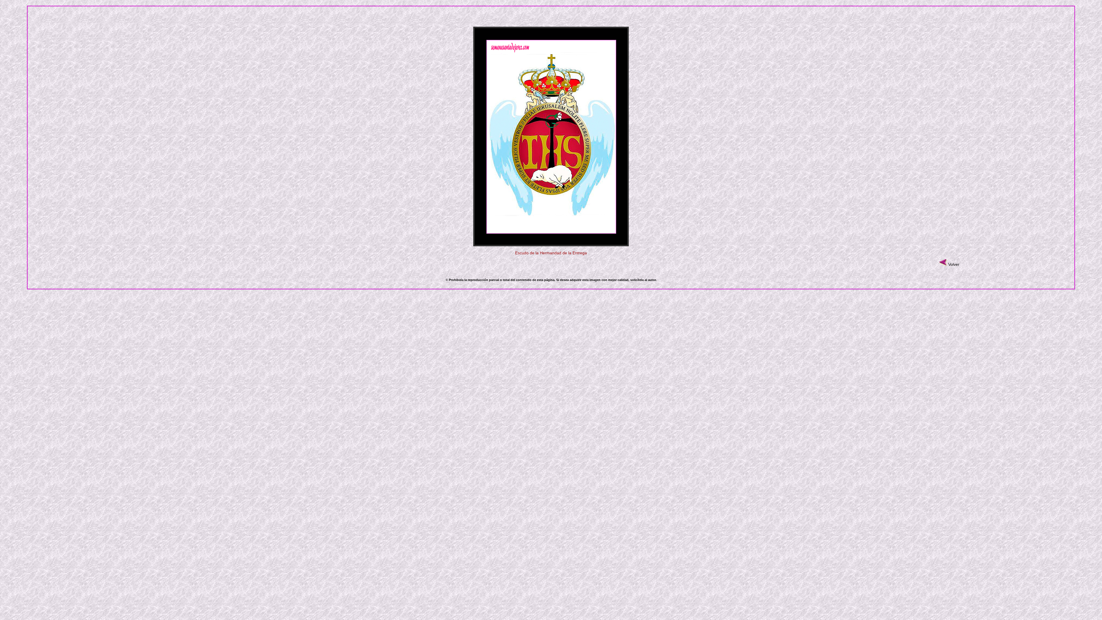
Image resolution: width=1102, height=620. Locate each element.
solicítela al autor (643, 280)
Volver (953, 264)
